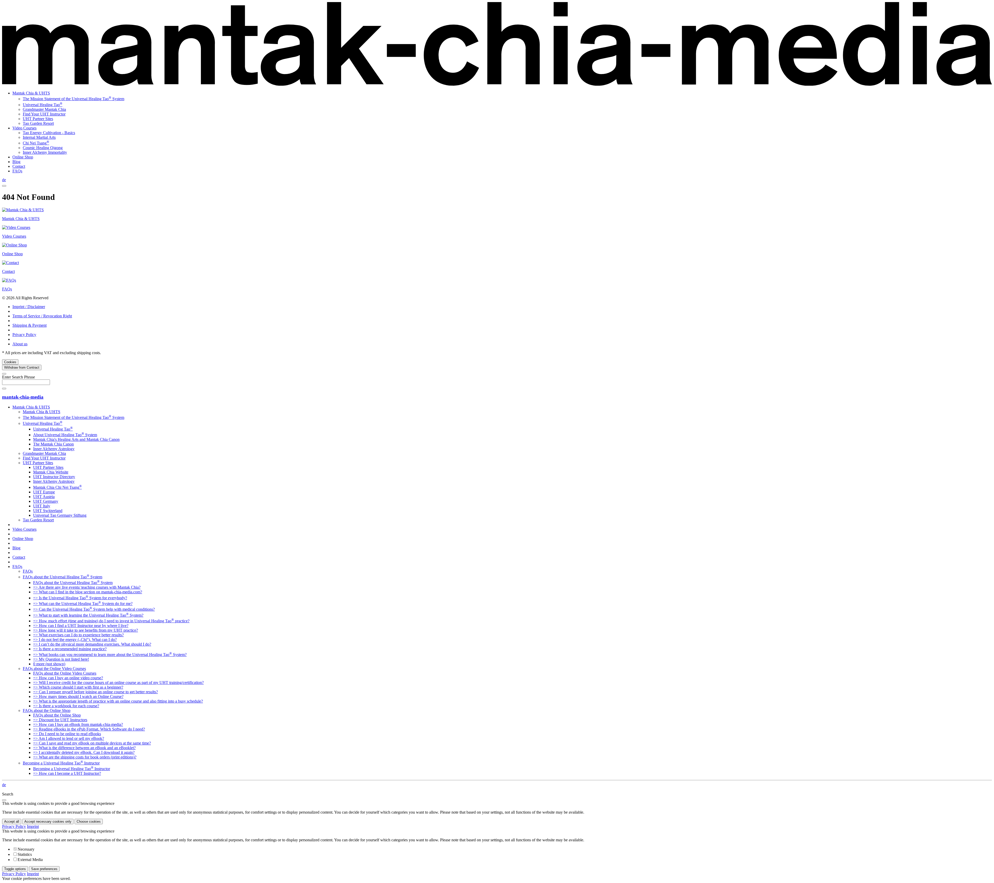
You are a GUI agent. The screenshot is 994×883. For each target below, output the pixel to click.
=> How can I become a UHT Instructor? (67, 773)
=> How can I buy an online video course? (68, 678)
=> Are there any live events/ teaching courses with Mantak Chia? (87, 587)
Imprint (33, 826)
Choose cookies (89, 821)
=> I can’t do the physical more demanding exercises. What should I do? (92, 644)
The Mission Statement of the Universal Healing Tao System (73, 99)
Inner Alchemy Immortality (45, 152)
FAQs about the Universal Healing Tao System (62, 577)
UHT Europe (44, 492)
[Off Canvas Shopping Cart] (4, 186)
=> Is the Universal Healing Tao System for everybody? (80, 598)
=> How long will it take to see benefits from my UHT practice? (85, 630)
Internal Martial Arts (39, 137)
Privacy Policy (24, 334)
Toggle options (15, 869)
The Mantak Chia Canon (53, 444)
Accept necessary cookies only (47, 821)
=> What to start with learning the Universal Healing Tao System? (88, 615)
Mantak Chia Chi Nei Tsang (57, 487)
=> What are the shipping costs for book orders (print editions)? (84, 757)
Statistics (25, 854)
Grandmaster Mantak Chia (44, 109)
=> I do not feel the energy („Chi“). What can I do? (75, 639)
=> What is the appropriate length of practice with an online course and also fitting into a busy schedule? (118, 701)
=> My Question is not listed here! (61, 659)
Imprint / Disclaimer (28, 306)
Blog (16, 161)
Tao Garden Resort (38, 123)
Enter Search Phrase (18, 377)
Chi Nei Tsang (36, 143)
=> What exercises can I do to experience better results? (78, 635)
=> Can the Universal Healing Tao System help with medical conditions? (94, 609)
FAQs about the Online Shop (46, 710)
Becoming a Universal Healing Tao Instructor (61, 763)
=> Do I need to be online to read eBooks (67, 734)
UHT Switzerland (47, 510)
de (4, 180)
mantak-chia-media (22, 397)
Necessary (26, 849)
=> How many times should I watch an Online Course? (78, 696)
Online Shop (22, 157)
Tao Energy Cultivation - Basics (49, 132)
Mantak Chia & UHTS (31, 93)
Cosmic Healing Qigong (43, 147)
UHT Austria (44, 496)
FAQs (17, 171)
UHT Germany (45, 501)
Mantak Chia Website (50, 472)
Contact (18, 166)
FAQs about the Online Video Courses (54, 668)
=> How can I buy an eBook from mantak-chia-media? (78, 724)
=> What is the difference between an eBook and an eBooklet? (84, 748)
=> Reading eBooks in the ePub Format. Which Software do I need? (89, 729)
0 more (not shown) (49, 664)
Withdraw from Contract (21, 367)
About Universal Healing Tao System (65, 435)
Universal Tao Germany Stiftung (59, 515)
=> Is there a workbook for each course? (66, 706)
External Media (30, 859)
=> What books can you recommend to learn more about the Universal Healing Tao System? (110, 654)
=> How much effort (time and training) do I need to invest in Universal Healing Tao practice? (111, 621)
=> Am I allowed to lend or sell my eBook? (68, 738)
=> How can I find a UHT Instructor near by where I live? (80, 625)
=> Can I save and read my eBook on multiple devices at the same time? (92, 743)
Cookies (10, 362)
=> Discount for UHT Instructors (60, 720)
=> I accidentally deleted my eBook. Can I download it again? (84, 752)
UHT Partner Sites (38, 118)
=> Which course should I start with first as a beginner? (78, 687)
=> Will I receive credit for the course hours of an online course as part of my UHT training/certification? (118, 682)
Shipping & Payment (29, 325)
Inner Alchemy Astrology (54, 449)
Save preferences (44, 869)
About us (19, 344)
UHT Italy (41, 506)
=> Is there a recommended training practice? (70, 649)
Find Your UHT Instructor (44, 114)
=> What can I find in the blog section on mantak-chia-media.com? (87, 592)
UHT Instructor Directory (54, 477)
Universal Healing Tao (42, 105)
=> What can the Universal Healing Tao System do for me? (83, 603)
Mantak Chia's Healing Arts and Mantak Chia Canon (76, 439)
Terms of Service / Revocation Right (42, 316)
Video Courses (24, 128)
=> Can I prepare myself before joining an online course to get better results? (95, 692)
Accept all (11, 821)
